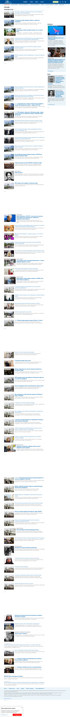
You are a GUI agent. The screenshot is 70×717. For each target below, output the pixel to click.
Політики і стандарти (30, 688)
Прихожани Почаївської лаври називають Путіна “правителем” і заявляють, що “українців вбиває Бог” (30, 138)
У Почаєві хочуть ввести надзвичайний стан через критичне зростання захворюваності (27, 287)
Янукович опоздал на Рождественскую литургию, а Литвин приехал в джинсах (28, 659)
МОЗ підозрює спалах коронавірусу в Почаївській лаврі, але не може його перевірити (29, 378)
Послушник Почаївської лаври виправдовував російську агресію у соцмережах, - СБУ (28, 129)
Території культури (49, 4)
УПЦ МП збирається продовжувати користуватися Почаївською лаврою (28, 495)
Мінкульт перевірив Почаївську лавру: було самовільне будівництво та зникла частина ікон (30, 87)
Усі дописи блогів (51, 104)
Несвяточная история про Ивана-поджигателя (26, 547)
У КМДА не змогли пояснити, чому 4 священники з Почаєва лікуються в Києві (29, 295)
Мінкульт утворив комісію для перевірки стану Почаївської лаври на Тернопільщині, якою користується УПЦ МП (29, 96)
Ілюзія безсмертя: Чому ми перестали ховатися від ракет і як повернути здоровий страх (59, 94)
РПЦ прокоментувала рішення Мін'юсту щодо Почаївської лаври (29, 503)
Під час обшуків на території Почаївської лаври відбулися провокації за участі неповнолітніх (28, 12)
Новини (25, 2)
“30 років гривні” (14, 4)
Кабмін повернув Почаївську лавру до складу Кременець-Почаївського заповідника (29, 486)
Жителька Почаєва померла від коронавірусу (24, 352)
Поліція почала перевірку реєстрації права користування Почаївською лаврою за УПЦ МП (27, 520)
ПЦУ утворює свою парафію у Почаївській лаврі (26, 183)
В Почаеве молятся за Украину (21, 566)
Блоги (31, 2)
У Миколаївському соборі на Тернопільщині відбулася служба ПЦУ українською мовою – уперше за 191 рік (29, 104)
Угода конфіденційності (39, 688)
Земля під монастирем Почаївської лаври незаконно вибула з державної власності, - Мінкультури (28, 428)
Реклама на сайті (12, 688)
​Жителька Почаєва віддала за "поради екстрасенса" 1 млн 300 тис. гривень (29, 234)
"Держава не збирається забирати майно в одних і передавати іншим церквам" (28, 446)
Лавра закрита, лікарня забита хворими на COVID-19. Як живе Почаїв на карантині (29, 279)
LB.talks (56, 4)
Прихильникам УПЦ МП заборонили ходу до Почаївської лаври (28, 120)
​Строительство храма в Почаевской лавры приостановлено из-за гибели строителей (22, 644)
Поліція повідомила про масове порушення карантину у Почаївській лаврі (28, 369)
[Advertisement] (19, 74)
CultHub (42, 4)
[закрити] (21, 707)
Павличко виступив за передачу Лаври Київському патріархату (29, 538)
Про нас (5, 688)
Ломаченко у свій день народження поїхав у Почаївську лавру (29, 250)
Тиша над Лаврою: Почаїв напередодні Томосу (27, 529)
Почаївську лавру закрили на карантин (23, 312)
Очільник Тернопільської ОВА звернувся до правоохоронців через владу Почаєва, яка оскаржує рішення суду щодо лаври (29, 39)
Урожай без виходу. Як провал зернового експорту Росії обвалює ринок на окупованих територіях (56, 81)
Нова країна (61, 4)
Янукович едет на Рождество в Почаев (13, 676)
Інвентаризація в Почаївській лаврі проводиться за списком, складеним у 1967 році (29, 478)
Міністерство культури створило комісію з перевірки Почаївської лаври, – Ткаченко (29, 146)
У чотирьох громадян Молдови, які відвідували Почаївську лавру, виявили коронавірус (29, 420)
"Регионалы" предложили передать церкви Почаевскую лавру (28, 575)
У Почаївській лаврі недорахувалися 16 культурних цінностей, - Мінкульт (28, 437)
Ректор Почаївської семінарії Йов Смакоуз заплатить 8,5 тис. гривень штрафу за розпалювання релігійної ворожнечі (29, 226)
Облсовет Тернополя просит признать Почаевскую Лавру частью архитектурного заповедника (24, 682)
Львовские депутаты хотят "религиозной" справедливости (27, 623)
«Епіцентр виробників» (35, 4)
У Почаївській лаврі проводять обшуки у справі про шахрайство (27, 21)
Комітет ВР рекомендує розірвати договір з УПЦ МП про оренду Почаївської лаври (28, 155)
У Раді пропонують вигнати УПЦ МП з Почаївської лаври (28, 163)
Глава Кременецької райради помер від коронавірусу (26, 268)
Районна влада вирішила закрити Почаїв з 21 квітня (28, 320)
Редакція (22, 688)
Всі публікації (50, 71)
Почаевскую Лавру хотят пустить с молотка (24, 583)
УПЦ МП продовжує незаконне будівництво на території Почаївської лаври (30, 55)
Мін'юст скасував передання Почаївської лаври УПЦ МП (28, 511)
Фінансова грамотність (24, 4)
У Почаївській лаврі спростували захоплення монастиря (27, 558)
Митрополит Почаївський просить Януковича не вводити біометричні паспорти (28, 616)
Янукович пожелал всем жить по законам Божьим (28, 667)
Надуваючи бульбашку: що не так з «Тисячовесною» (56, 38)
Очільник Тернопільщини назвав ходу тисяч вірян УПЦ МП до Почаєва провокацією (28, 243)
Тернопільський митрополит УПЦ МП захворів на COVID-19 (27, 303)
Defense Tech (7, 4)
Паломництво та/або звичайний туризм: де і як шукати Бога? (29, 30)
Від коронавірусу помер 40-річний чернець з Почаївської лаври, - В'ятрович (28, 395)
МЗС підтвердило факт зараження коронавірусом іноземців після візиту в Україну (29, 412)
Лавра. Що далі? (18, 172)
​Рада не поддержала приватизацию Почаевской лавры (26, 650)
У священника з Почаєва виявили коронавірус (25, 402)
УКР (62, 1)
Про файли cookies (4, 714)
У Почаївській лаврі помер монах (23, 360)
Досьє (36, 2)
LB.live (42, 2)
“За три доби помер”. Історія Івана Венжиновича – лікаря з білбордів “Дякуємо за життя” (30, 261)
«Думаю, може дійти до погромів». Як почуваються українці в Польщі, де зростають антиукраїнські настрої (56, 61)
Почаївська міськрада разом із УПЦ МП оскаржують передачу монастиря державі (28, 47)
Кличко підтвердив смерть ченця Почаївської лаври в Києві (29, 386)
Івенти (18, 688)
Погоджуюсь (17, 714)
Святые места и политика (21, 633)
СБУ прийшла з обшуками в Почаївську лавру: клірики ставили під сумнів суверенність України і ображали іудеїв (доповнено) (29, 113)
